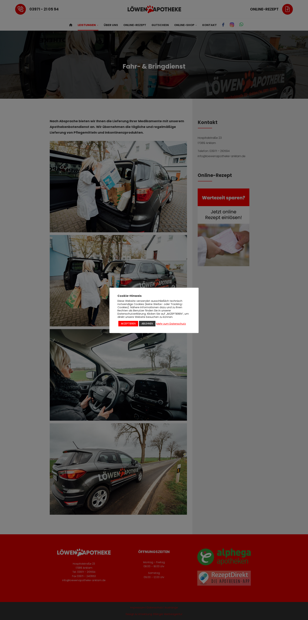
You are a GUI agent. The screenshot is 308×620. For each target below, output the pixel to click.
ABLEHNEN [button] (147, 323)
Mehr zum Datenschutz (171, 323)
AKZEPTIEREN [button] (128, 323)
